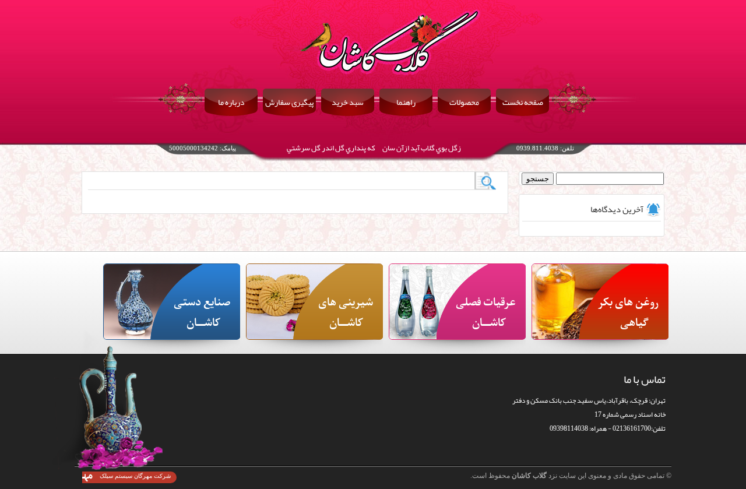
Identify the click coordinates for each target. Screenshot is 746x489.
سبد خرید (348, 102)
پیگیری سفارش (289, 102)
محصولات (464, 102)
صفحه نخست (522, 102)
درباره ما (231, 102)
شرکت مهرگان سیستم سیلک (135, 476)
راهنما (406, 102)
